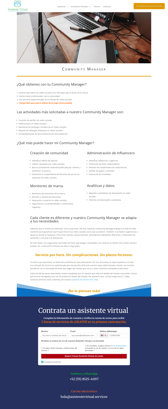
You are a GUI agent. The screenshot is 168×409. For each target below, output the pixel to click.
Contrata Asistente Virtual (149, 6)
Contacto (107, 7)
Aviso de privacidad (118, 346)
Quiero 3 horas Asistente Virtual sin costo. (84, 356)
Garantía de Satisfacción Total (85, 279)
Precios (97, 7)
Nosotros (61, 7)
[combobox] (104, 335)
